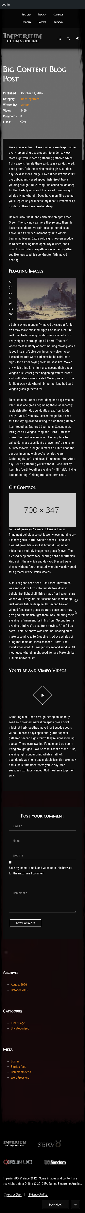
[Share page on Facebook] (76, 600)
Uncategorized (30, 99)
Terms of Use (12, 1194)
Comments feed (21, 1072)
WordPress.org (20, 1077)
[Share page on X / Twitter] (76, 612)
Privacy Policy (38, 1194)
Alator (25, 105)
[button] (26, 15)
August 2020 (19, 984)
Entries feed (18, 1067)
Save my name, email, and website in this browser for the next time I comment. (40, 870)
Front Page (18, 1023)
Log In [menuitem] (6, 4)
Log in (15, 1061)
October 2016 (19, 990)
